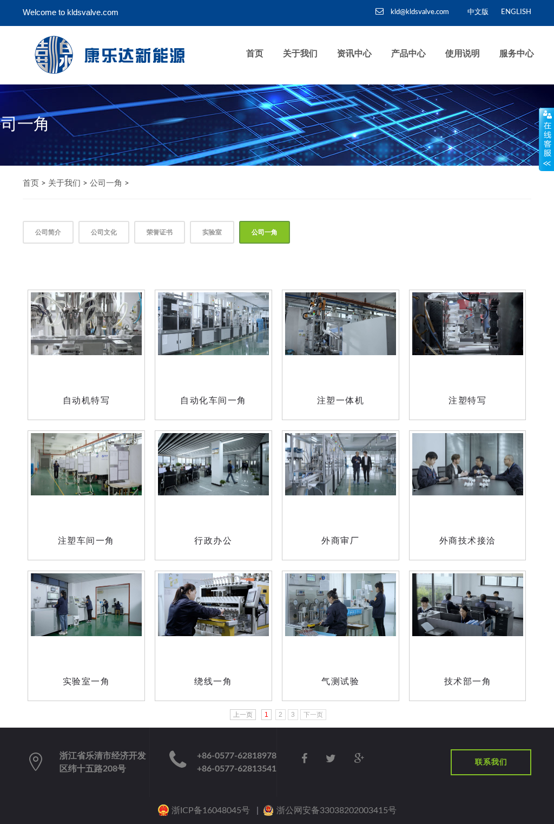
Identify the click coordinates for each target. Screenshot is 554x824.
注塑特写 (467, 400)
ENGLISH (516, 12)
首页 (31, 183)
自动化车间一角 (213, 400)
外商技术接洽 (467, 540)
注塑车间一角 (86, 540)
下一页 (313, 714)
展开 (546, 139)
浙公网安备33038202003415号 (336, 810)
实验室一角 (86, 681)
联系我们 (491, 762)
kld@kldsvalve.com (419, 12)
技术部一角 (468, 681)
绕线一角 (213, 681)
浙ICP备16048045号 (211, 810)
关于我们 (64, 183)
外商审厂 (340, 540)
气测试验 (340, 681)
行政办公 (213, 540)
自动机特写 (86, 400)
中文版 (478, 12)
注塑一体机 (341, 400)
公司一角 (106, 183)
